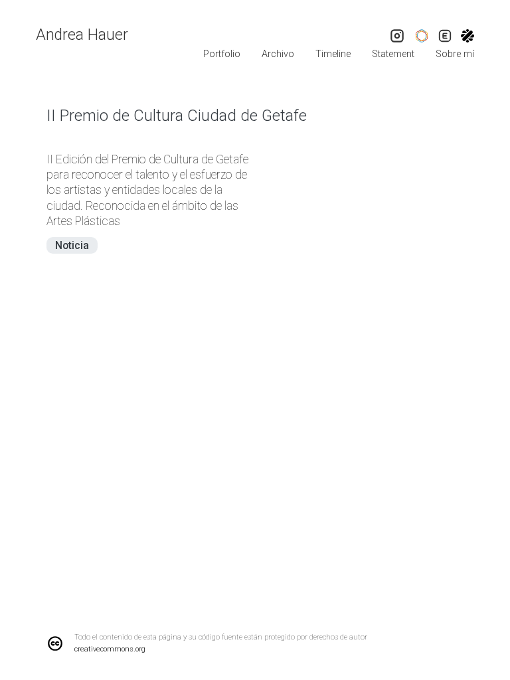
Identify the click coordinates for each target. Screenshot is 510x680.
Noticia (72, 245)
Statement (393, 54)
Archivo (278, 54)
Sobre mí (455, 54)
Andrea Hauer (82, 35)
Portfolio (221, 54)
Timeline (333, 54)
